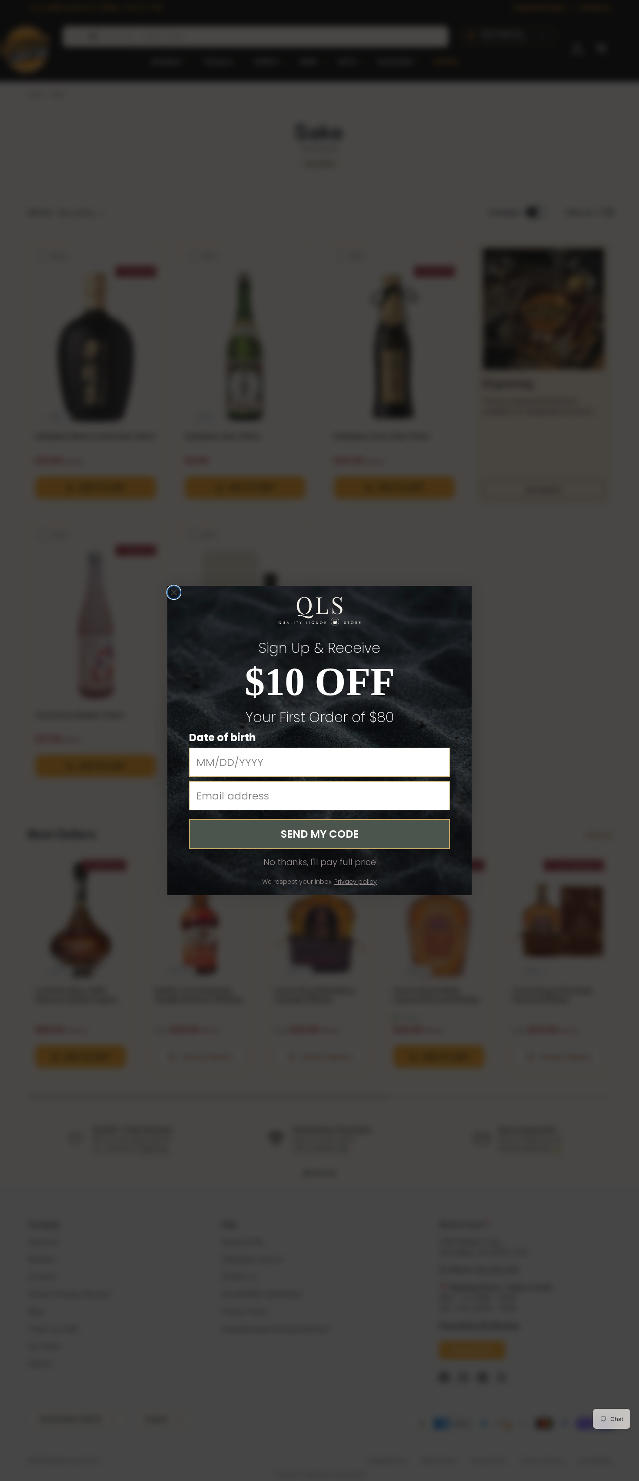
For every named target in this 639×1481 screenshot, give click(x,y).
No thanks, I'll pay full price (319, 862)
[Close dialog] (173, 592)
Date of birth (222, 737)
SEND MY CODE (320, 834)
